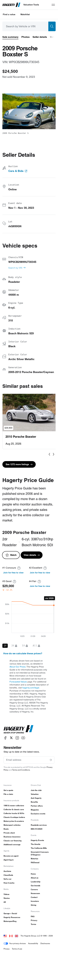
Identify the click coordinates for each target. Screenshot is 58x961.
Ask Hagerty (36, 798)
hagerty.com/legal (30, 687)
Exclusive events (38, 814)
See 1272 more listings (17, 464)
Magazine (35, 810)
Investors (35, 901)
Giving (33, 905)
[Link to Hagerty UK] (16, 936)
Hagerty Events (37, 840)
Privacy (34, 920)
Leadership (35, 882)
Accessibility (33, 943)
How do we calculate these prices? (22, 653)
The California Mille (39, 848)
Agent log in (9, 860)
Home (33, 874)
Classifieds (8, 875)
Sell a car (7, 879)
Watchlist (25, 14)
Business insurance (12, 837)
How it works (9, 883)
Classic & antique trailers (14, 817)
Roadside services (39, 825)
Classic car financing (12, 841)
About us (34, 878)
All (5, 902)
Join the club (36, 790)
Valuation (35, 794)
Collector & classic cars (14, 809)
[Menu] (53, 5)
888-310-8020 (36, 829)
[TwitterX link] (11, 738)
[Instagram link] (17, 738)
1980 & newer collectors (14, 806)
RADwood (35, 862)
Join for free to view (13, 572)
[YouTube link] (23, 738)
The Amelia (35, 844)
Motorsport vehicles (12, 825)
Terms (33, 924)
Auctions (7, 871)
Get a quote (8, 790)
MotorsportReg (10, 921)
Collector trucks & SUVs (14, 813)
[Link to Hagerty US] (5, 936)
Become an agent (11, 856)
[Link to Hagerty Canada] (10, 936)
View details (30, 555)
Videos (6, 894)
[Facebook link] (5, 738)
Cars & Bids (15, 170)
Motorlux (34, 859)
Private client (9, 833)
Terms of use (17, 949)
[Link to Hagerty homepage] (18, 729)
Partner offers (37, 806)
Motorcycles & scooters (14, 821)
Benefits (34, 802)
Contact (34, 897)
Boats (6, 829)
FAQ (32, 916)
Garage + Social (10, 913)
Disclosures (45, 943)
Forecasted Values (18, 681)
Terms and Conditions (21, 770)
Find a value (9, 14)
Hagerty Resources (12, 917)
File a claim (8, 794)
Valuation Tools (31, 4)
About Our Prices (18, 666)
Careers (34, 889)
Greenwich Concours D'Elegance (40, 853)
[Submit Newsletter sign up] (50, 760)
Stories (7, 898)
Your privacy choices (17, 943)
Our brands (35, 886)
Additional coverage (12, 844)
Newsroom (35, 893)
